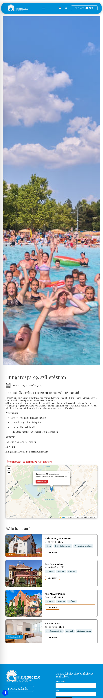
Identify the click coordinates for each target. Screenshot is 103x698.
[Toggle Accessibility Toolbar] (5, 693)
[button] (43, 8)
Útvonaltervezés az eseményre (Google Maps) (29, 461)
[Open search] (66, 8)
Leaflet (63, 517)
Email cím (60, 681)
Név (57, 690)
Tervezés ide (41, 481)
